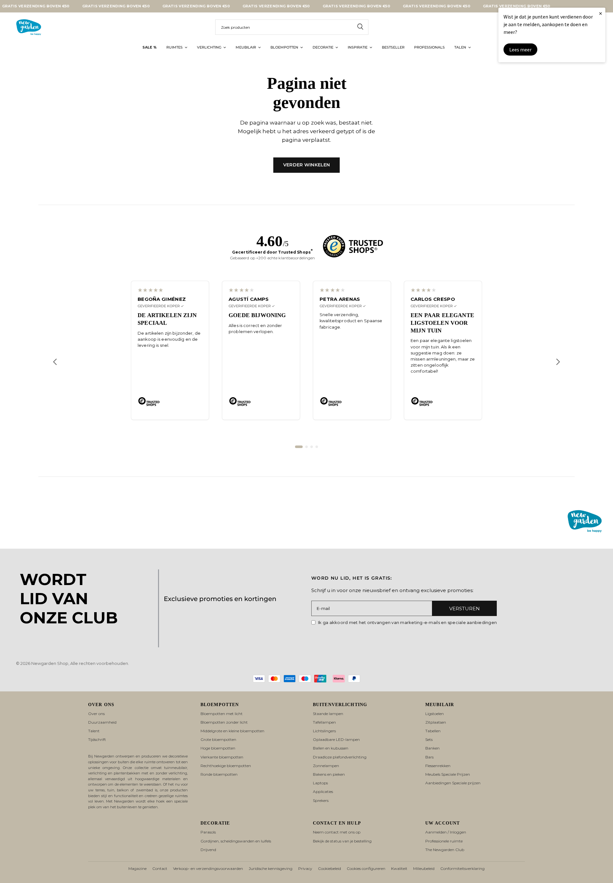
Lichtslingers (324, 730)
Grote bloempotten (218, 739)
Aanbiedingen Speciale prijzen (453, 782)
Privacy (305, 868)
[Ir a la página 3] (311, 446)
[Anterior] (55, 362)
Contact (159, 868)
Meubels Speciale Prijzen (447, 774)
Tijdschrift (97, 739)
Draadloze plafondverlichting (340, 757)
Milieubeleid (424, 868)
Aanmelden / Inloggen (445, 832)
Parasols (208, 832)
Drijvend (208, 849)
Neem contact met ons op (336, 832)
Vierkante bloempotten (222, 757)
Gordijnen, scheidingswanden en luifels (236, 841)
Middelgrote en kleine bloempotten (232, 730)
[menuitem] (150, 48)
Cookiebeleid (329, 868)
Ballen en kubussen (330, 748)
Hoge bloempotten (218, 748)
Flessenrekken (437, 765)
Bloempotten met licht (222, 713)
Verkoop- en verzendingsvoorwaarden (208, 868)
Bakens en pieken (329, 774)
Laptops (320, 782)
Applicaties (323, 791)
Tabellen (433, 730)
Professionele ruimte (444, 841)
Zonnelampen (326, 765)
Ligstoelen (434, 713)
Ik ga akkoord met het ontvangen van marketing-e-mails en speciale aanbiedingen (407, 622)
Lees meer (520, 49)
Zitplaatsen (435, 722)
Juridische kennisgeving (270, 868)
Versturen (464, 608)
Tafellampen (324, 722)
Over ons (96, 713)
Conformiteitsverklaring (462, 868)
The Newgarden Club (444, 849)
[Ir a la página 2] (306, 446)
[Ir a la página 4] (316, 446)
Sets (429, 739)
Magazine (137, 868)
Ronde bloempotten (219, 774)
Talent (94, 730)
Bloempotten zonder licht (224, 722)
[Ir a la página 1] (299, 446)
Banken (432, 748)
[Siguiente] (558, 362)
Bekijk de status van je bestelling (342, 841)
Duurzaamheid (102, 722)
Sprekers (321, 800)
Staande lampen (328, 713)
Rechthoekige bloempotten (226, 765)
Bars (429, 757)
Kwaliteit (399, 868)
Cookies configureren (366, 868)
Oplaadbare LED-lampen (336, 739)
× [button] (600, 13)
